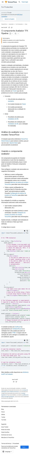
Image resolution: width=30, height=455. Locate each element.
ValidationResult (17, 329)
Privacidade (16, 443)
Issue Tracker (4, 427)
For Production (7, 7)
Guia (26, 24)
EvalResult (18, 327)
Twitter (3, 417)
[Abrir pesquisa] (19, 2)
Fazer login (25, 2)
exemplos (11, 101)
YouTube (3, 419)
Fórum (3, 412)
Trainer (24, 104)
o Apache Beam (13, 143)
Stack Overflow (5, 432)
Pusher (15, 91)
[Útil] (9, 27)
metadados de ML (13, 119)
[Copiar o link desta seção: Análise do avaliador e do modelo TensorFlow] (21, 135)
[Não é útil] (11, 27)
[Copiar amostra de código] (27, 230)
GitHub (3, 414)
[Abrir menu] (2, 2)
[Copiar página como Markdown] (15, 33)
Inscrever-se (25, 447)
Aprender (11, 24)
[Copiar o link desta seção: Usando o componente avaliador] (11, 154)
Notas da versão (5, 429)
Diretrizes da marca (6, 435)
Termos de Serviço (6, 443)
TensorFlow (4, 24)
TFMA (14, 333)
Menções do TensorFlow (7, 437)
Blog (2, 409)
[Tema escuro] (24, 230)
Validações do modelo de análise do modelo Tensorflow (15, 214)
